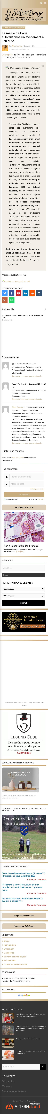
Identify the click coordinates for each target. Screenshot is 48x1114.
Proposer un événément (24, 926)
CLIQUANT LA (12, 264)
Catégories (9, 953)
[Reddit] (32, 293)
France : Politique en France (14, 28)
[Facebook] (11, 293)
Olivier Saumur (17, 407)
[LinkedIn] (25, 293)
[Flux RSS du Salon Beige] (26, 996)
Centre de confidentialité (15, 965)
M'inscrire (41, 499)
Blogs (6, 941)
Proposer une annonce (24, 916)
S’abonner (9, 949)
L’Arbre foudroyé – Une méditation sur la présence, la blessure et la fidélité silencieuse (31, 1029)
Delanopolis (7, 55)
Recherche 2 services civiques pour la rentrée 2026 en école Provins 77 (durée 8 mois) (22, 887)
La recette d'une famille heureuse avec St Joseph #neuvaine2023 (23, 702)
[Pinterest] (18, 293)
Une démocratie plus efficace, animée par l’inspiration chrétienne (30, 1015)
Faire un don (10, 945)
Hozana (24, 705)
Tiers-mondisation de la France (28, 1039)
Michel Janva (17, 46)
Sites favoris (10, 961)
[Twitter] (5, 293)
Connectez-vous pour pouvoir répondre (27, 376)
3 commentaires (15, 50)
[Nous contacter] (22, 996)
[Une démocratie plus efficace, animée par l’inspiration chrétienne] (8, 1022)
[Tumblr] (39, 293)
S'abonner (7, 1086)
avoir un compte (17, 457)
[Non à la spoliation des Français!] (24, 542)
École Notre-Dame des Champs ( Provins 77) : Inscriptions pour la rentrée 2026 (23, 874)
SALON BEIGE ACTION (24, 507)
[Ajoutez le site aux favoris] (24, 996)
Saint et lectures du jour (15, 957)
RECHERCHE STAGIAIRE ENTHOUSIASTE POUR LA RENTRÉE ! (22, 900)
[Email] (5, 300)
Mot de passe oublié (37, 489)
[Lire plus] (20, 551)
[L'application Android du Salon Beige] (29, 996)
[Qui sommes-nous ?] (19, 996)
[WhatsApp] (11, 300)
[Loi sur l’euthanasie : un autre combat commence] (8, 1059)
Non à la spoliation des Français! (21, 546)
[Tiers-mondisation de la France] (8, 1047)
